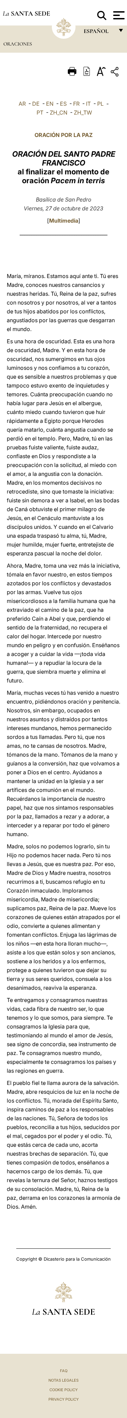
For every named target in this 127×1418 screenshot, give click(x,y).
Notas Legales (63, 1380)
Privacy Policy (63, 1399)
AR (22, 103)
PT (40, 112)
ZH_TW (83, 112)
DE (36, 103)
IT (88, 103)
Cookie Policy (63, 1389)
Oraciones (17, 44)
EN (50, 103)
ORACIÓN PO (51, 135)
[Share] (115, 73)
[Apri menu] (118, 15)
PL (100, 103)
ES (63, 103)
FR (76, 103)
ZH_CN (58, 112)
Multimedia (63, 220)
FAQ (63, 1370)
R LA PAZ (80, 135)
